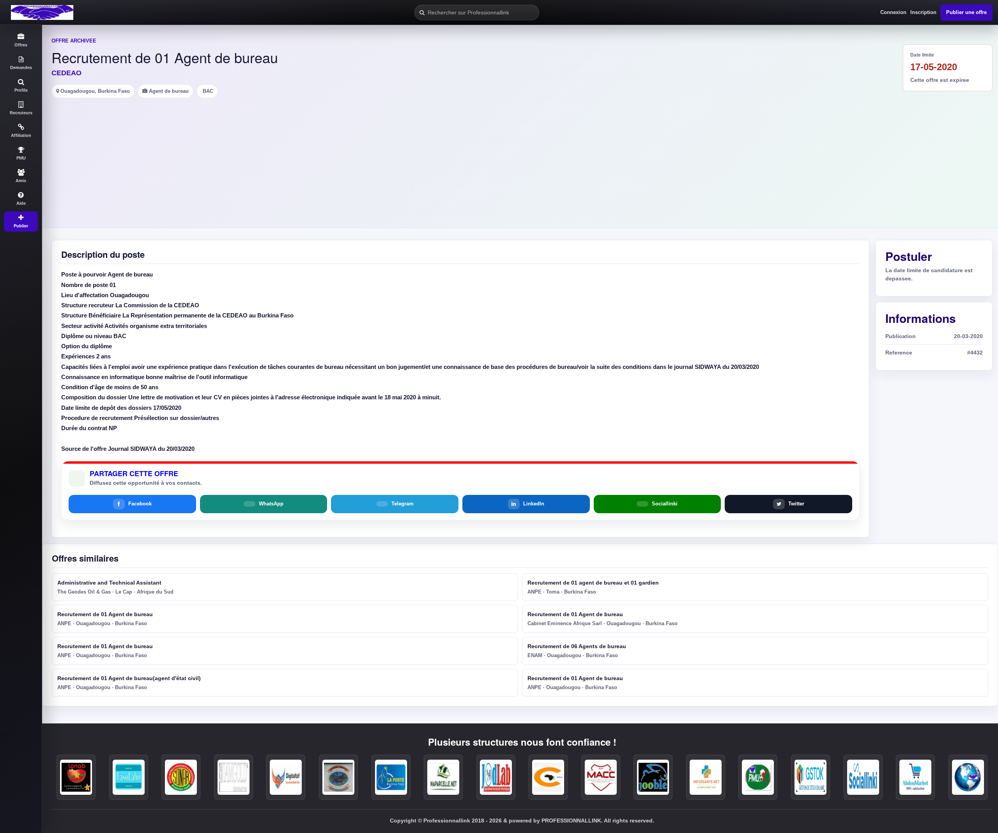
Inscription (923, 12)
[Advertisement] (520, 156)
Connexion (893, 12)
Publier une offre (966, 12)
